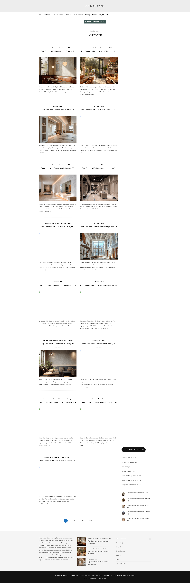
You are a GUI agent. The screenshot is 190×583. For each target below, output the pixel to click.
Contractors (63, 48)
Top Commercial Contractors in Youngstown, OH (99, 227)
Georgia (69, 399)
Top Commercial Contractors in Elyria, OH (57, 51)
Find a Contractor (44, 14)
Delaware (70, 340)
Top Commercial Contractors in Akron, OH (57, 227)
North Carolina (102, 399)
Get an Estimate (78, 14)
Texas (102, 282)
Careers (94, 14)
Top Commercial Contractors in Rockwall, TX (57, 461)
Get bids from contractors (95, 21)
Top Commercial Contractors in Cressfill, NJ (98, 344)
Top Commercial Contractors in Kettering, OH (98, 110)
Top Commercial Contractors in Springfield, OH (57, 285)
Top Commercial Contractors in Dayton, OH (58, 110)
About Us (68, 14)
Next (88, 520)
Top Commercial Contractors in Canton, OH (57, 168)
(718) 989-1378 (103, 14)
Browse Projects (58, 14)
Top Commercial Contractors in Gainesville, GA (57, 402)
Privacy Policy (74, 575)
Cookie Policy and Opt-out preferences (91, 575)
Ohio (69, 48)
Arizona (94, 340)
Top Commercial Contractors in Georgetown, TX (98, 285)
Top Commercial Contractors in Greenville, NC (99, 402)
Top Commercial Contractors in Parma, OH (98, 168)
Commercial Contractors (51, 48)
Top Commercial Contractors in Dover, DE (57, 344)
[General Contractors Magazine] (95, 8)
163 (83, 520)
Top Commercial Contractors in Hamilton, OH (98, 51)
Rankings (87, 14)
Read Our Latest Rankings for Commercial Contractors (119, 575)
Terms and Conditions (61, 575)
